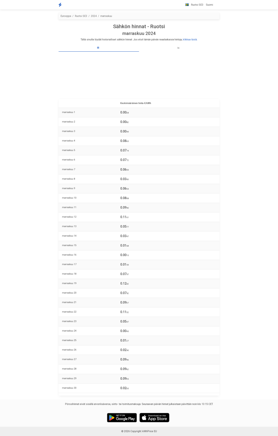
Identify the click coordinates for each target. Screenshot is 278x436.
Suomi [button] (209, 4)
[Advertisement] (141, 75)
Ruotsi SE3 (81, 16)
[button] (216, 4)
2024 (94, 16)
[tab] (99, 48)
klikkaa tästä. (190, 39)
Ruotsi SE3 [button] (196, 4)
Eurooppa (65, 16)
